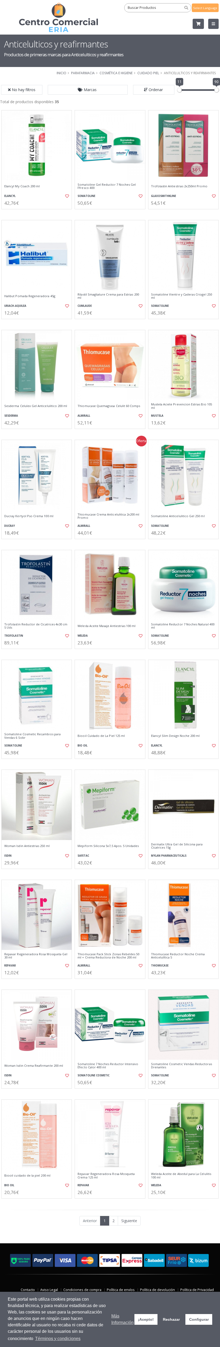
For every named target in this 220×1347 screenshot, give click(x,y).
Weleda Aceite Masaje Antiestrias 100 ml (106, 626)
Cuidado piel (148, 73)
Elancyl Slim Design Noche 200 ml (175, 735)
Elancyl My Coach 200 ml (22, 186)
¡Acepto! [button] (146, 1319)
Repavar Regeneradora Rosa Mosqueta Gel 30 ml (35, 956)
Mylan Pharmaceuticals (168, 855)
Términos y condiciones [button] (57, 1338)
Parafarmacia (83, 73)
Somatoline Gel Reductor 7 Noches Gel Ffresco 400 (107, 186)
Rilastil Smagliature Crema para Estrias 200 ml (108, 296)
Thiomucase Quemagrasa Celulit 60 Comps (109, 406)
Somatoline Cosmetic (93, 1075)
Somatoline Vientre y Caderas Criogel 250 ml (181, 296)
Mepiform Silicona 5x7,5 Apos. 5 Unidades (108, 846)
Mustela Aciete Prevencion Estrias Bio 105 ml (181, 406)
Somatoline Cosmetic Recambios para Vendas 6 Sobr (32, 736)
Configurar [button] (199, 1319)
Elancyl (10, 196)
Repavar (10, 965)
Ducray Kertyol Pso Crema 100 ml (28, 516)
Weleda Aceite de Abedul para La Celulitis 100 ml (181, 1175)
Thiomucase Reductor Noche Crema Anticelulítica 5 (178, 956)
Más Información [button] (122, 1319)
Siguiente (129, 1220)
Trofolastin (13, 635)
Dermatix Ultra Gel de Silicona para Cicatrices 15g (177, 846)
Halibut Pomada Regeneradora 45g (29, 296)
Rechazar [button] (171, 1319)
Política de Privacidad (197, 1290)
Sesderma (11, 415)
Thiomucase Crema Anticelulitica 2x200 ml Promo (108, 516)
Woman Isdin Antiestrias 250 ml (27, 846)
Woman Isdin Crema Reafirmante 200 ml (33, 1065)
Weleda (83, 635)
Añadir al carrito (38, 214)
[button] (88, 90)
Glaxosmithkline (163, 196)
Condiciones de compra (82, 1290)
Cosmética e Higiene (116, 73)
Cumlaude (85, 306)
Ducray (9, 526)
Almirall (84, 415)
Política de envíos (121, 1290)
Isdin (8, 855)
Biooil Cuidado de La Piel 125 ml (101, 735)
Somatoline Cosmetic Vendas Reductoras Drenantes (181, 1065)
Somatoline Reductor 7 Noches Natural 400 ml (182, 626)
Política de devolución (157, 1290)
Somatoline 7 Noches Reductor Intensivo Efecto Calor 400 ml (108, 1065)
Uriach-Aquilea (15, 306)
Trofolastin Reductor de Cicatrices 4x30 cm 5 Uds (35, 626)
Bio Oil (82, 745)
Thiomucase (159, 965)
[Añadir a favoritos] (66, 196)
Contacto (28, 1290)
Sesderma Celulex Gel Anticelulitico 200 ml (35, 406)
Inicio (61, 73)
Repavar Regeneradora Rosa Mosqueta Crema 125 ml (106, 1175)
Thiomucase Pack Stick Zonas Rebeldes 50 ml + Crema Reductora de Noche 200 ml (108, 956)
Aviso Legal (49, 1290)
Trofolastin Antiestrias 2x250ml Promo (179, 186)
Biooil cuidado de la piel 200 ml (27, 1175)
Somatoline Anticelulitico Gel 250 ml (178, 516)
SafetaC (83, 855)
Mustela (157, 415)
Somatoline (86, 196)
